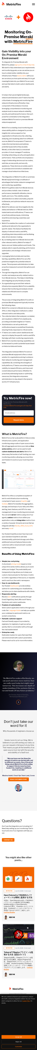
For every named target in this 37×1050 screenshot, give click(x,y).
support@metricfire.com (17, 994)
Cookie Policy (26, 1001)
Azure (27, 526)
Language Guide (14, 610)
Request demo (18, 420)
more (11, 528)
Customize (18, 1046)
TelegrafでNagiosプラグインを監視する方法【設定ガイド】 (18, 953)
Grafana (5, 504)
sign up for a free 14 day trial (24, 65)
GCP (30, 526)
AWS (22, 526)
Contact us (8, 840)
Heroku (17, 526)
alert (9, 597)
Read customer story (18, 779)
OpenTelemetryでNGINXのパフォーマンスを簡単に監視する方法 (18, 896)
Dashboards (14, 586)
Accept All (18, 1037)
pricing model (16, 564)
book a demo (21, 76)
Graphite (24, 501)
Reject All (19, 1042)
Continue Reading (9, 912)
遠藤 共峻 (12, 917)
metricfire (9, 891)
